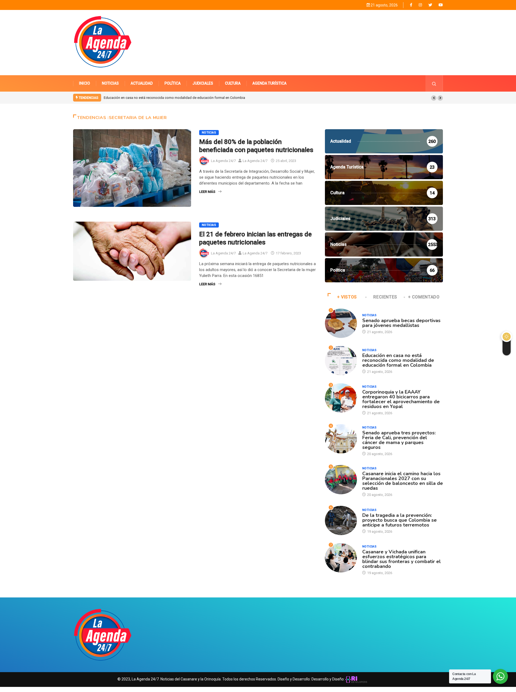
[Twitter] (430, 5)
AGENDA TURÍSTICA (269, 83)
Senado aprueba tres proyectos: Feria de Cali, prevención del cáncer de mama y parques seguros (399, 440)
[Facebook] (411, 5)
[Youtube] (441, 5)
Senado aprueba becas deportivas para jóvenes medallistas (401, 323)
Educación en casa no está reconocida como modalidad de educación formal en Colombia (174, 98)
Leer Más (207, 192)
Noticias (209, 132)
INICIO (84, 83)
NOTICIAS (110, 83)
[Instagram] (420, 5)
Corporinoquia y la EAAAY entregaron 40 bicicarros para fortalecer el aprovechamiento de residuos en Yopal (401, 399)
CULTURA (233, 83)
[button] (433, 98)
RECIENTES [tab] (385, 297)
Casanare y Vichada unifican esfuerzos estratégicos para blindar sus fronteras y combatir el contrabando (401, 559)
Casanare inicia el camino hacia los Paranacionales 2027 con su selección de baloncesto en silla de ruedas (402, 480)
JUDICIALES (202, 83)
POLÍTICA (172, 83)
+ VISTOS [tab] (347, 297)
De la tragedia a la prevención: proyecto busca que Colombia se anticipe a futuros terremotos (399, 520)
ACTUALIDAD (142, 83)
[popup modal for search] (434, 83)
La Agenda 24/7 (223, 161)
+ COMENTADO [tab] (424, 297)
